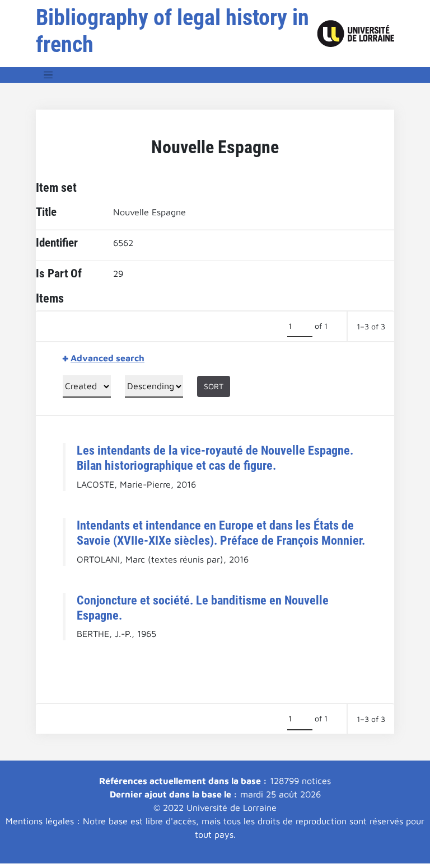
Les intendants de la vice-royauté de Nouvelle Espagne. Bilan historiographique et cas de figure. (215, 458)
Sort (213, 386)
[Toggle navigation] (48, 75)
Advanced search (107, 358)
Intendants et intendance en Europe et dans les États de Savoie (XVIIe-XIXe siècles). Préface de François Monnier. (221, 532)
